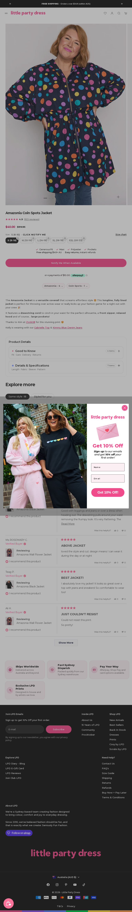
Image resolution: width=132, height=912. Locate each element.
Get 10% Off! (107, 492)
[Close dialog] (125, 408)
